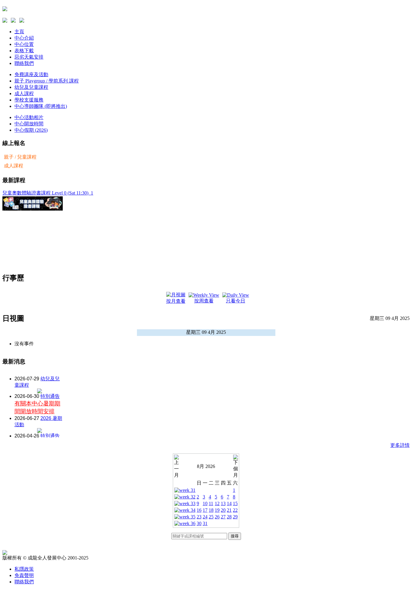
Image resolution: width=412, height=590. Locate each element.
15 (235, 503)
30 (199, 523)
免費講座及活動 (31, 74)
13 (223, 503)
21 (229, 510)
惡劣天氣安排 (28, 57)
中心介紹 (24, 37)
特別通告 (50, 396)
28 (229, 516)
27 (223, 516)
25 (211, 516)
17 (205, 510)
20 (223, 510)
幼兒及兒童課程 (31, 87)
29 (235, 516)
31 (205, 523)
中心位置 (24, 44)
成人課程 (24, 93)
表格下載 (24, 50)
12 (217, 503)
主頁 (19, 31)
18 (211, 510)
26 (217, 516)
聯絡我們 (24, 63)
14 (229, 503)
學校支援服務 (28, 99)
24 (205, 516)
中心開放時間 (28, 123)
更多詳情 (400, 445)
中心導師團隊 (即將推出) (40, 106)
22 (235, 510)
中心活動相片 (28, 117)
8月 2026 (206, 466)
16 (199, 510)
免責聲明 (24, 575)
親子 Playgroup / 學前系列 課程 (46, 80)
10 (205, 503)
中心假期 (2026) (31, 130)
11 (211, 503)
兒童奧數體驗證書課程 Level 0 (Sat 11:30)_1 (47, 192)
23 (199, 516)
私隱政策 (24, 569)
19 (217, 510)
